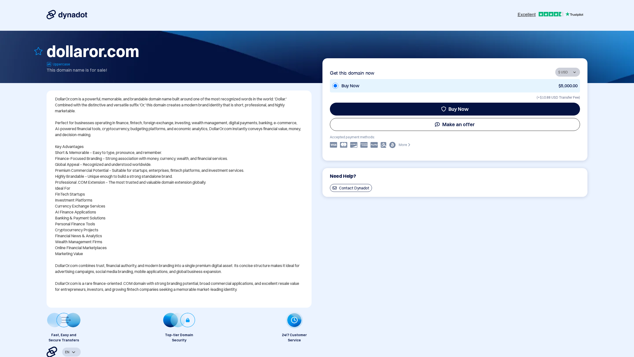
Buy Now (459, 109)
